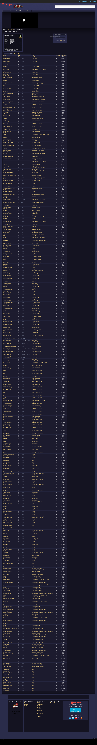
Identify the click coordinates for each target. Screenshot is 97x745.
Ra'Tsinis (5, 542)
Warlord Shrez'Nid (6, 487)
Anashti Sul (5, 117)
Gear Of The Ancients (7, 501)
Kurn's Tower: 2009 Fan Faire (37, 614)
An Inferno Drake (6, 115)
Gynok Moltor (6, 112)
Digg (4, 85)
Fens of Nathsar (35, 98)
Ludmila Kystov (6, 291)
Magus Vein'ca (6, 660)
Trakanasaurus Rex (7, 283)
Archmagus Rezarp (7, 121)
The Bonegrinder (6, 83)
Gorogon (5, 519)
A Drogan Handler (6, 186)
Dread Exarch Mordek (7, 77)
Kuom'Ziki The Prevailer (8, 554)
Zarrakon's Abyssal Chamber (37, 118)
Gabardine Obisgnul (7, 231)
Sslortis (4, 625)
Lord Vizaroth (6, 538)
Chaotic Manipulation (7, 166)
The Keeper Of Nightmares (8, 473)
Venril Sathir (5, 295)
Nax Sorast (5, 123)
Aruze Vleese (6, 617)
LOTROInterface (40, 713)
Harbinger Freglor (6, 468)
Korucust (5, 533)
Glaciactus (5, 376)
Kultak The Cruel (6, 424)
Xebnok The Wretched (7, 422)
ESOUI (38, 705)
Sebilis (33, 455)
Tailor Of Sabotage (7, 229)
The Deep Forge (35, 74)
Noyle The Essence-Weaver (8, 197)
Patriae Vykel (6, 69)
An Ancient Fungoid (7, 650)
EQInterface (39, 710)
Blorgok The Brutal (7, 275)
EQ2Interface (22, 10)
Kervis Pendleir (6, 367)
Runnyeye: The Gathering (37, 446)
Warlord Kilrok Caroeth (7, 459)
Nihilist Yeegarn (6, 460)
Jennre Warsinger (6, 590)
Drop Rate (63, 55)
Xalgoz (4, 440)
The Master (5, 159)
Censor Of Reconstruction (8, 147)
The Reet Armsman (7, 668)
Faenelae (5, 170)
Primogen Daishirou (7, 72)
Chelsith (33, 454)
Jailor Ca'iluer (6, 164)
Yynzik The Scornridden (8, 585)
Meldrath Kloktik (6, 246)
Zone (33, 55)
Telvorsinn (5, 596)
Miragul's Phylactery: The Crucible (38, 86)
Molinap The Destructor (7, 642)
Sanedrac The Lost (7, 593)
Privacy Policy (16, 697)
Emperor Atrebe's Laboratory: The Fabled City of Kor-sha (42, 242)
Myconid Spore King (7, 497)
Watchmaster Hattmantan (8, 466)
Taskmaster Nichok (7, 300)
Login (80, 1)
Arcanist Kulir (6, 669)
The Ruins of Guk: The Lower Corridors (39, 362)
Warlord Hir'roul (6, 560)
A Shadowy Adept (6, 378)
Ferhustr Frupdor (6, 579)
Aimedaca (5, 148)
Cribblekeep (5, 611)
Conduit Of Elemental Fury (8, 142)
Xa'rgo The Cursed (6, 520)
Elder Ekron (5, 261)
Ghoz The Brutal (6, 658)
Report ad (62, 20)
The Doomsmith (6, 189)
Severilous (5, 310)
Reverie (4, 237)
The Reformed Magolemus (8, 93)
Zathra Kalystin (6, 109)
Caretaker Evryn (6, 500)
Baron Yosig (5, 566)
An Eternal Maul (6, 79)
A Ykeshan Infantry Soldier (8, 387)
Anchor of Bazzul (35, 447)
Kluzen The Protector (7, 332)
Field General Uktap (7, 425)
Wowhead (26, 702)
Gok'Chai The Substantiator (8, 454)
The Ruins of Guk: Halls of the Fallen (39, 240)
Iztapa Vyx (5, 272)
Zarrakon (5, 118)
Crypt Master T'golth (7, 169)
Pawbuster (5, 270)
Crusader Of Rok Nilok (7, 183)
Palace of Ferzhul (35, 243)
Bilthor (4, 185)
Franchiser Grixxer (6, 671)
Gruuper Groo (6, 584)
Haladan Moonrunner (7, 384)
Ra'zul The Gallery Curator (8, 226)
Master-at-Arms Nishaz (7, 685)
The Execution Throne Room (37, 270)
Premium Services (92, 1)
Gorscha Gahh (6, 569)
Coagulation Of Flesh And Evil (9, 188)
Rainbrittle (5, 506)
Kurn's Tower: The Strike (36, 337)
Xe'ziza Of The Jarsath (7, 489)
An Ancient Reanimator (7, 348)
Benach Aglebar (6, 94)
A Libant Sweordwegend (8, 172)
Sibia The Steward (6, 219)
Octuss (4, 604)
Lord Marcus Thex (6, 75)
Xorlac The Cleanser (7, 199)
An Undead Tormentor (7, 403)
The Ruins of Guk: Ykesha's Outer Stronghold (40, 134)
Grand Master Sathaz (7, 677)
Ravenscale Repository (36, 64)
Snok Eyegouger (6, 663)
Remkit (4, 478)
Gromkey (5, 234)
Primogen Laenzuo (7, 63)
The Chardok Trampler (7, 550)
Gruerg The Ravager (7, 335)
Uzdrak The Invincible (7, 329)
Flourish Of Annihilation (7, 155)
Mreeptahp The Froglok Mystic (9, 102)
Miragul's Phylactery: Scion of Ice (38, 99)
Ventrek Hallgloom (6, 492)
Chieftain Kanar (6, 644)
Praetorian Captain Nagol (8, 482)
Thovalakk (5, 603)
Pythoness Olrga (6, 143)
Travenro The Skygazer (7, 273)
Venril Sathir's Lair (35, 295)
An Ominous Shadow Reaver (8, 345)
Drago (4, 576)
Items (8, 29)
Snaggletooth (5, 531)
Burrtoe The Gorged (7, 588)
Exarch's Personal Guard (8, 82)
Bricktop (5, 218)
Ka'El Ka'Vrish (6, 242)
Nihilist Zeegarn (6, 546)
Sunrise (4, 587)
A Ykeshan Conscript (7, 386)
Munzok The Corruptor (7, 110)
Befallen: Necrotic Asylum (37, 77)
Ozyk (4, 419)
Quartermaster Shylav (7, 687)
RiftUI (38, 707)
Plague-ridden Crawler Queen (9, 194)
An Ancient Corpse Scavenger (9, 338)
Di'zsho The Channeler (7, 656)
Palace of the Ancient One (37, 117)
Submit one (62, 40)
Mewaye (5, 438)
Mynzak (4, 392)
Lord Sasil (5, 647)
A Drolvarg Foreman (7, 539)
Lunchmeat (5, 655)
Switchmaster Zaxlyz (7, 406)
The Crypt (34, 246)
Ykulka (4, 397)
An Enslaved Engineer (7, 280)
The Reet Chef (6, 504)
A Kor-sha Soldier (6, 316)
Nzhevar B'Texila (6, 151)
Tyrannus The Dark (7, 411)
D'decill (4, 436)
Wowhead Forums (53, 702)
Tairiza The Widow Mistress (8, 302)
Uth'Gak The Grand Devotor (8, 474)
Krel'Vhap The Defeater (7, 511)
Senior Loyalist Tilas (7, 408)
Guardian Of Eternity (7, 523)
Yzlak (4, 430)
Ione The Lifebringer (7, 136)
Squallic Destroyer (6, 599)
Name (4, 55)
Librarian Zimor (6, 555)
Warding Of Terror (6, 196)
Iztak (4, 390)
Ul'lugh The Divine (6, 607)
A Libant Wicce (6, 205)
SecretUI (39, 716)
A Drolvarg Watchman (7, 465)
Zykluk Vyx (5, 264)
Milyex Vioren (6, 330)
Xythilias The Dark (6, 129)
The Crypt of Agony (35, 468)
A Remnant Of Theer (7, 343)
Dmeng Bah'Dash (6, 433)
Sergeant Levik (6, 476)
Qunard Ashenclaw (7, 284)
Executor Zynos (6, 447)
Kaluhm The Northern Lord (8, 98)
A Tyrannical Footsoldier (8, 409)
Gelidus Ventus (6, 91)
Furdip (4, 595)
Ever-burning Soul (6, 178)
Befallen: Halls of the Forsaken (38, 101)
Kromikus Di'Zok (6, 485)
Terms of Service (23, 697)
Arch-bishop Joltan (7, 150)
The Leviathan (6, 314)
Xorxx (4, 661)
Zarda (4, 311)
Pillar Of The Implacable (8, 208)
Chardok (33, 457)
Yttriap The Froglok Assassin (9, 105)
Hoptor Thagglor (6, 645)
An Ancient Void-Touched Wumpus (10, 580)
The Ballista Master (7, 443)
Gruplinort (5, 509)
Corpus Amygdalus (7, 181)
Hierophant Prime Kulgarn (8, 679)
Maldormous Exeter (7, 449)
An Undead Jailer (6, 557)
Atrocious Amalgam (7, 221)
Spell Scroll (12, 29)
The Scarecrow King (7, 444)
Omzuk (4, 373)
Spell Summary (60, 41)
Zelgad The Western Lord (8, 90)
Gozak (4, 414)
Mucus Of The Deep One (8, 471)
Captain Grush (6, 71)
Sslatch (4, 641)
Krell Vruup (5, 601)
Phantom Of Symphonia (8, 156)
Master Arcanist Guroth (7, 463)
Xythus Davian (6, 428)
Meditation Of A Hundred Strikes (9, 175)
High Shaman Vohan (7, 446)
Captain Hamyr (6, 232)
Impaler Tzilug (6, 530)
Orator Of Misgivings (7, 207)
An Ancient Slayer (6, 357)
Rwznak (4, 370)
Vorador (4, 441)
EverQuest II (26, 705)
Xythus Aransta (6, 383)
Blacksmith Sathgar (7, 682)
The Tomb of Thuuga (36, 302)
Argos (4, 124)
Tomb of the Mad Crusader (37, 104)
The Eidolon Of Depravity (8, 101)
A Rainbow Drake (6, 113)
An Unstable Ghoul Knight (8, 609)
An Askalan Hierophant (7, 253)
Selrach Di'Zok (6, 262)
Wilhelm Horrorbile (6, 235)
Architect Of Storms (7, 139)
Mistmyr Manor (34, 63)
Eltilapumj (5, 493)
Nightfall (5, 626)
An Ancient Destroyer (7, 340)
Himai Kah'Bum (6, 573)
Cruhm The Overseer (7, 193)
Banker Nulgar (6, 680)
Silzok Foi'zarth (6, 514)
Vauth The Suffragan (7, 158)
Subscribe (11, 697)
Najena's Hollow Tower (36, 93)
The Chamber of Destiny (36, 314)
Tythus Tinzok (6, 381)
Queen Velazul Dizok (7, 495)
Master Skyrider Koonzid (8, 547)
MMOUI (38, 702)
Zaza (4, 167)
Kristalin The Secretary (7, 213)
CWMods (39, 714)
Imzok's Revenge (6, 265)
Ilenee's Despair (6, 61)
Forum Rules (29, 697)
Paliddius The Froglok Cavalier (9, 107)
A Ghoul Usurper (6, 592)
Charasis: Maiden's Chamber (37, 479)
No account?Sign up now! (76, 710)
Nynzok (4, 395)
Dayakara (5, 80)
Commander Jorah (6, 544)
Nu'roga (33, 174)
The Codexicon (6, 86)
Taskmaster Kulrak (7, 683)
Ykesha (4, 132)
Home (5, 10)
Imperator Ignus (6, 67)
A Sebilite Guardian (7, 565)
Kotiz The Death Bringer (8, 563)
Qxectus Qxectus (6, 402)
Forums (28, 10)
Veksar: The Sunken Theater (37, 335)
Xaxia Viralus (6, 421)
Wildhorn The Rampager (8, 527)
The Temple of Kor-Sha (36, 256)
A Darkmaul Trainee (7, 88)
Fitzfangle (5, 210)
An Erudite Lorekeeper (7, 405)
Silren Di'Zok (5, 536)
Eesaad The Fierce (7, 131)
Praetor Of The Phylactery (8, 484)
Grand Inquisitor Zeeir (7, 675)
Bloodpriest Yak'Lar (7, 174)
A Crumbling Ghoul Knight (8, 582)
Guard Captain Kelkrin (7, 612)
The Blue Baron (6, 470)
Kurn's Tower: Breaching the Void (38, 580)
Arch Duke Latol (6, 541)
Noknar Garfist (6, 498)
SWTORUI (39, 708)
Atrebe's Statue (6, 256)
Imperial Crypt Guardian (7, 672)
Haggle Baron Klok (7, 58)
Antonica (33, 444)
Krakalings (5, 451)
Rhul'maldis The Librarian (8, 204)
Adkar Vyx (5, 288)
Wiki (16, 10)
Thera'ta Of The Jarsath (7, 517)
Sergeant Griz (6, 690)
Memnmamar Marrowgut (8, 653)
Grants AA (58, 55)
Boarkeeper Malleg (7, 568)
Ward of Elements (35, 66)
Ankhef (4, 177)
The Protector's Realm (36, 245)
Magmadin (5, 137)
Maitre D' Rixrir (6, 688)
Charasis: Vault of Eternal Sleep (38, 473)
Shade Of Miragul (6, 99)
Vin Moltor (5, 104)
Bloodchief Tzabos (7, 227)
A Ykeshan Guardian (7, 413)
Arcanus (5, 153)
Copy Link (60, 36)
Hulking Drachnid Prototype (8, 145)
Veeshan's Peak (35, 261)
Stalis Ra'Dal (5, 561)
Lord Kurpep (5, 240)
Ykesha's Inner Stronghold (37, 102)
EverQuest (26, 704)
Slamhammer (6, 577)
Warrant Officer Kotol (7, 455)
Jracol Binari (5, 254)
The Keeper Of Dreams (7, 516)
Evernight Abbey (35, 75)
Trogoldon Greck (6, 618)
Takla (4, 398)
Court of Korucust (35, 533)
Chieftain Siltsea (6, 623)
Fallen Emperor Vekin (7, 522)
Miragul (4, 120)
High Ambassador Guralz (8, 525)
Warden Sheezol (6, 558)
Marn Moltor (5, 128)
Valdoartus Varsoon (7, 243)
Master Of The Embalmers (8, 598)
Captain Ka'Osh (6, 528)
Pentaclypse (5, 371)
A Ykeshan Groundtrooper (8, 368)
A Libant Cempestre (7, 200)
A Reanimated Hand (7, 637)
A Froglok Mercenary (7, 245)
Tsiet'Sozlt (5, 162)
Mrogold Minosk (6, 634)
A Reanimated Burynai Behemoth (9, 346)
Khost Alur (5, 66)
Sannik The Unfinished (7, 631)
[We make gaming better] (4, 1)
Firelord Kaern (6, 74)
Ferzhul (4, 364)
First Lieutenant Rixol (7, 503)
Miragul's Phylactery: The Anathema (39, 69)
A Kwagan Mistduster (7, 571)
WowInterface (40, 704)
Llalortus (5, 432)
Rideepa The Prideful (7, 636)
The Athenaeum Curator (7, 606)
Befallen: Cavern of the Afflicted (38, 96)
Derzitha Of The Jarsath (8, 490)
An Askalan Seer (6, 250)
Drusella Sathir (6, 479)
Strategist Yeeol (6, 674)
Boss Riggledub (6, 574)
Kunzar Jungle (34, 90)
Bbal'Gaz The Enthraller (7, 481)
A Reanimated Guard (7, 389)
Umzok (4, 375)
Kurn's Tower (34, 56)
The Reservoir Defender (7, 549)
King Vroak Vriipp (6, 362)
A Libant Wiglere (6, 224)
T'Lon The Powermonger (8, 64)
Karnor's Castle (35, 440)
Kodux (4, 259)
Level (19, 55)
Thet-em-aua (5, 394)
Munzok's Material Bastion (37, 110)
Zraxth (4, 134)
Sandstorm (5, 552)
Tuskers (5, 417)
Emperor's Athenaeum (36, 576)
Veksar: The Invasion (36, 435)
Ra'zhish (5, 215)
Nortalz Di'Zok (6, 457)
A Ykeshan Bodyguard (7, 126)
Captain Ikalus (6, 379)
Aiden (4, 238)
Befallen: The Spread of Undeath (38, 83)
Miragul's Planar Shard (36, 113)
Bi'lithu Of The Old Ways (8, 535)
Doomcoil (5, 248)
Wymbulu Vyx (6, 276)
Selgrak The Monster (7, 649)
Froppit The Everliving (7, 620)
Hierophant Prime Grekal (8, 508)
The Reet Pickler (6, 462)
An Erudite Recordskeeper (8, 400)
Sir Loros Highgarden (7, 140)
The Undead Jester (7, 664)
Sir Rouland (5, 56)
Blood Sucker (6, 216)
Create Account (85, 1)
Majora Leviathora (6, 512)
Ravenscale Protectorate (8, 180)
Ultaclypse (5, 365)
